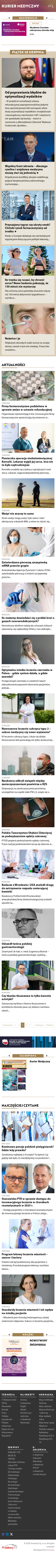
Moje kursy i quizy (46, 1422)
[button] (50, 6)
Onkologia (12, 1478)
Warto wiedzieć (14, 1517)
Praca (4, 1413)
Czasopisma (25, 1403)
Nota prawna (7, 1432)
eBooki (23, 1409)
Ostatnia (49, 1025)
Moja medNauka (46, 1399)
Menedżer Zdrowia (16, 1462)
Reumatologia (14, 1485)
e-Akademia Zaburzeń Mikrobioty (38, 1458)
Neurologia (12, 1481)
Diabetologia (13, 1475)
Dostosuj (42, 1403)
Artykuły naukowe (46, 1429)
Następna (40, 1025)
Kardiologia (13, 1488)
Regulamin (6, 1435)
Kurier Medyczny (15, 1501)
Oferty (4, 1403)
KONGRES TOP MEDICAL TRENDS (14, 1455)
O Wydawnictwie (9, 1399)
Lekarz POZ (13, 1465)
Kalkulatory (43, 1432)
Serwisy (23, 1399)
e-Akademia (25, 1419)
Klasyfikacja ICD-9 (46, 1435)
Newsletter (6, 1406)
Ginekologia (13, 1498)
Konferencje (28, 18)
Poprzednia (8, 1025)
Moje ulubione (45, 1406)
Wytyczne (43, 1426)
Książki (23, 1406)
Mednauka (25, 1422)
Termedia (50, 1550)
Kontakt (5, 1409)
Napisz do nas (8, 1429)
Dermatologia (14, 1472)
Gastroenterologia (15, 1491)
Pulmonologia (14, 1494)
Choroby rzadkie (15, 1468)
